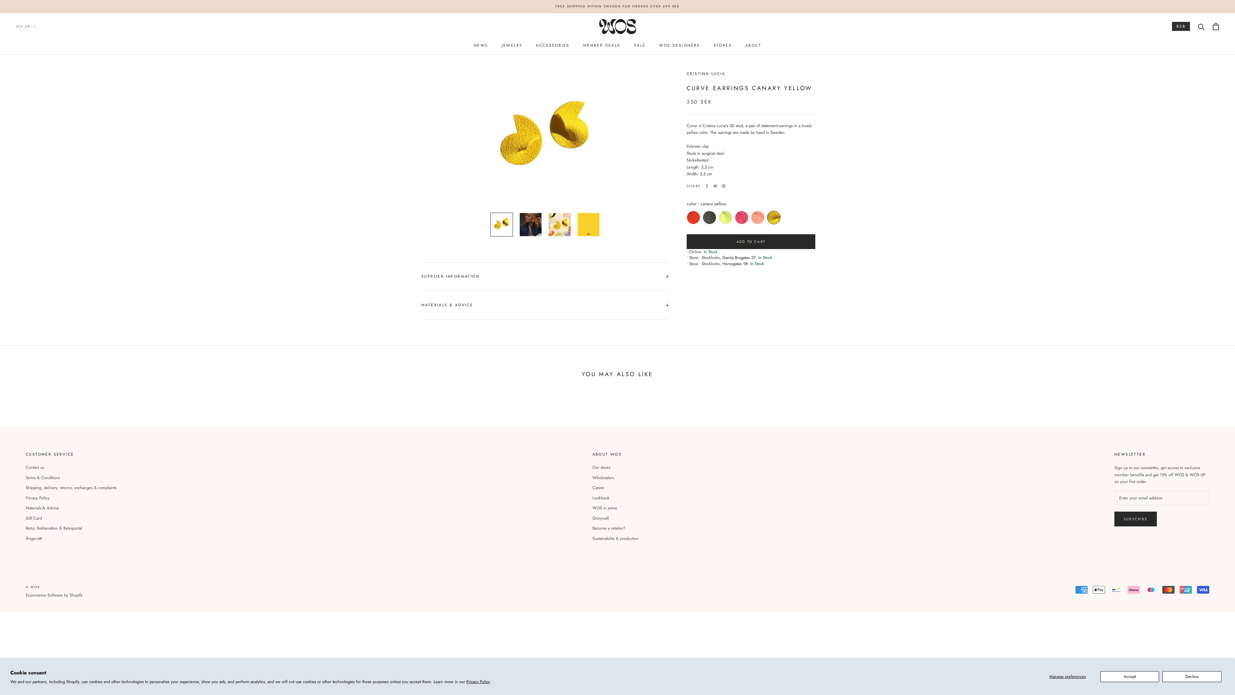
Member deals (601, 45)
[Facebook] (707, 186)
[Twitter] (715, 186)
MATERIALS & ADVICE (447, 305)
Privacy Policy (478, 682)
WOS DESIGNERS (679, 45)
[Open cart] (1216, 26)
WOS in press (604, 508)
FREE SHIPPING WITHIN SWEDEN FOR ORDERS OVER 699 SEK (617, 6)
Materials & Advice (42, 508)
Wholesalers (603, 478)
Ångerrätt (34, 538)
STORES (723, 45)
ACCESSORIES (552, 45)
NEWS (481, 45)
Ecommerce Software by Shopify (54, 595)
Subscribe (1136, 519)
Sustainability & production (615, 538)
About (753, 45)
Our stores (601, 467)
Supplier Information (450, 276)
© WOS (33, 587)
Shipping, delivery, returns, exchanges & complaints (71, 488)
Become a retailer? (608, 528)
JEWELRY (512, 45)
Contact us (35, 467)
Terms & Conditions (43, 478)
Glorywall (600, 518)
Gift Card (34, 518)
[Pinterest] (724, 186)
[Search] (1201, 26)
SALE (640, 45)
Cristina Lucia (706, 74)
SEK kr (23, 26)
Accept (1130, 676)
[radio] (693, 217)
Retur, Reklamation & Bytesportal (54, 528)
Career (598, 488)
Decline (1192, 676)
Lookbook (600, 498)
